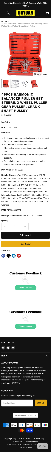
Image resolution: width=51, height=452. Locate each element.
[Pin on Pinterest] (19, 256)
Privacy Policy (38, 439)
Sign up (40, 402)
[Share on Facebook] (3, 256)
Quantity (4, 221)
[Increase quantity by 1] (25, 226)
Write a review (25, 288)
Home (4, 21)
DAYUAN (8, 115)
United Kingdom (24, 415)
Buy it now (26, 244)
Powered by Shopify (25, 447)
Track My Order (31, 442)
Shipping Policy (10, 439)
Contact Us (17, 442)
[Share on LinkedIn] (14, 256)
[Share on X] (9, 256)
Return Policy (24, 439)
